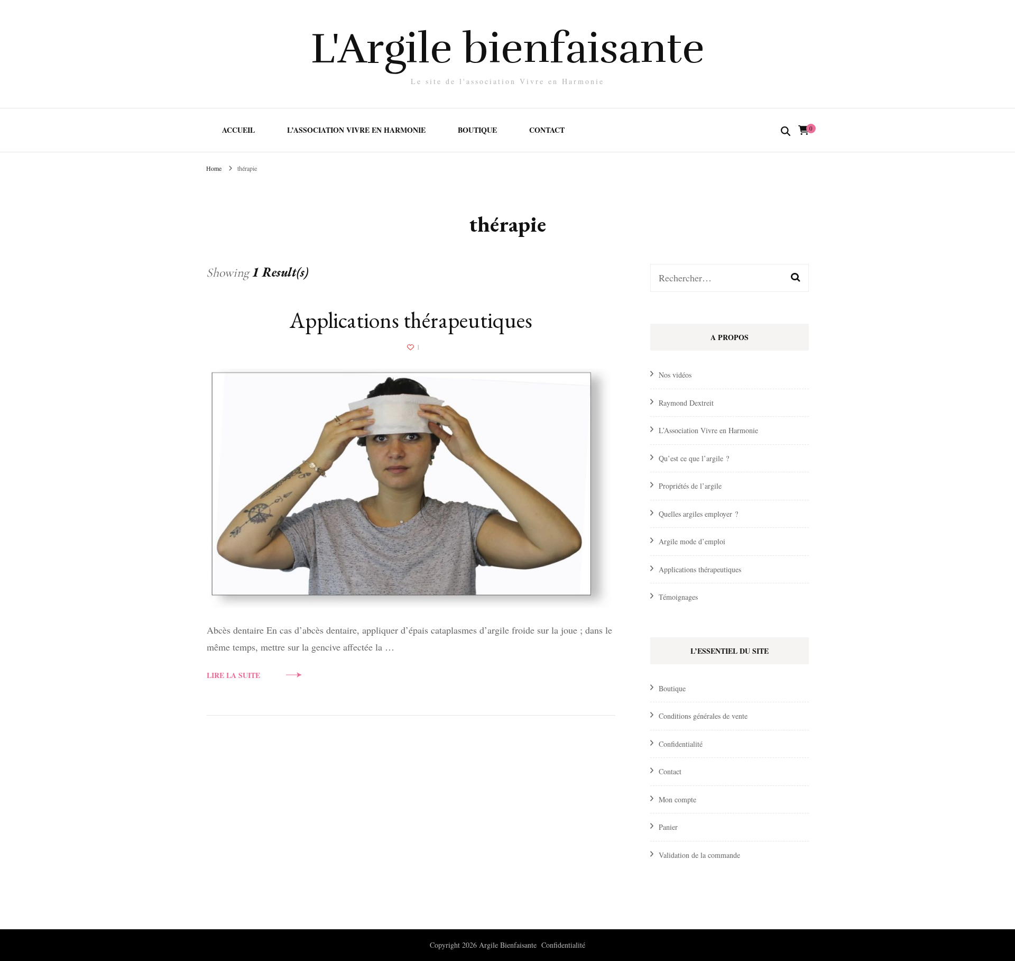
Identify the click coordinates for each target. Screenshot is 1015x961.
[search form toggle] (785, 131)
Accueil (238, 129)
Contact (547, 129)
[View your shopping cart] (803, 130)
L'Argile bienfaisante (508, 48)
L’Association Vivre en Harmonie (356, 129)
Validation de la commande (699, 855)
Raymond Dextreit (686, 403)
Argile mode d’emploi (692, 541)
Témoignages (678, 597)
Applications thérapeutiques (411, 320)
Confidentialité (681, 744)
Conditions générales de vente (703, 716)
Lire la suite (233, 675)
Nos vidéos (675, 375)
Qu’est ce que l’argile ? (694, 458)
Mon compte (677, 799)
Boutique (477, 129)
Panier (668, 827)
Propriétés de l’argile (690, 486)
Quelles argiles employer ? (698, 514)
